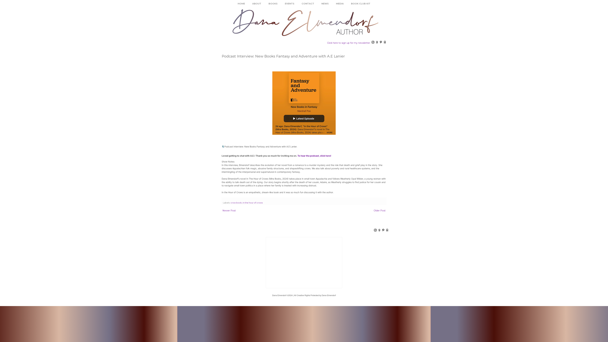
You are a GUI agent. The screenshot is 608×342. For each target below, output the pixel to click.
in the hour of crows (253, 203)
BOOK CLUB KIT (360, 3)
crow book (236, 203)
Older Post (380, 210)
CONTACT (308, 3)
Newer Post (229, 210)
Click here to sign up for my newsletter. (348, 42)
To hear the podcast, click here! (314, 155)
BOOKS (273, 3)
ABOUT (256, 3)
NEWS (325, 3)
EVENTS (289, 3)
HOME (241, 3)
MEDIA (340, 3)
